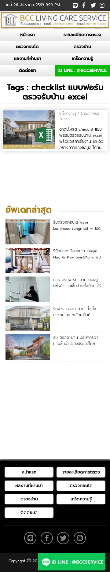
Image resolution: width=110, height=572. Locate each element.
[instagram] (101, 3)
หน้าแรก (27, 35)
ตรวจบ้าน (82, 46)
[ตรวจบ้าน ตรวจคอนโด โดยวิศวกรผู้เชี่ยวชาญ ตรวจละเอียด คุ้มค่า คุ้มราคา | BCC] (55, 19)
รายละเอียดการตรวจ (82, 35)
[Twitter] (93, 4)
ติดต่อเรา (27, 70)
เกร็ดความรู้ (82, 58)
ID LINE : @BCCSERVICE (82, 70)
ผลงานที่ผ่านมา (27, 58)
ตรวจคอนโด (27, 46)
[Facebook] (84, 4)
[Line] (75, 4)
